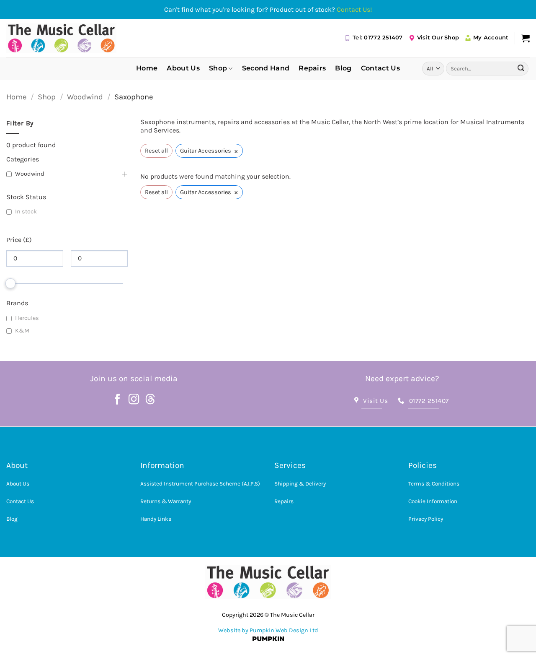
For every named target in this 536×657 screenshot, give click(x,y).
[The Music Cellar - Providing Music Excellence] (61, 38)
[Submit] (521, 68)
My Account (491, 37)
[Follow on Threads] (150, 400)
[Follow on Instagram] (134, 400)
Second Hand (266, 68)
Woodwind (85, 96)
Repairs (312, 68)
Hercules (27, 318)
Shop (218, 68)
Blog (343, 68)
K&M (22, 330)
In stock (26, 211)
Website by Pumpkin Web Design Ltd (268, 630)
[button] (525, 38)
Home (146, 68)
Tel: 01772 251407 (377, 37)
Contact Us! (354, 9)
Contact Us (380, 68)
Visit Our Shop (438, 37)
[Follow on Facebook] (117, 400)
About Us (183, 68)
